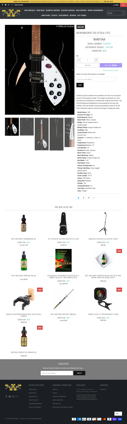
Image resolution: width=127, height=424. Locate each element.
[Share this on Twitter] (78, 198)
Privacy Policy (33, 389)
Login (117, 5)
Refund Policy (33, 393)
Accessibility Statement (35, 403)
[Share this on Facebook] (84, 198)
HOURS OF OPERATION (59, 396)
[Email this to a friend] (94, 198)
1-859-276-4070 (18, 5)
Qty (77, 56)
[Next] (73, 70)
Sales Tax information (35, 407)
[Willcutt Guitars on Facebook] (2, 5)
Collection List (57, 403)
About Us (55, 389)
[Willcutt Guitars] (11, 13)
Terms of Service (33, 400)
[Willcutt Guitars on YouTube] (5, 5)
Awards (55, 393)
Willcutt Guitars (13, 418)
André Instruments (58, 400)
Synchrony (103, 389)
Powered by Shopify (35, 418)
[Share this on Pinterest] (89, 198)
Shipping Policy (33, 396)
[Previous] (6, 70)
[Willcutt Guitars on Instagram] (8, 5)
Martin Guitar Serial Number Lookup (63, 407)
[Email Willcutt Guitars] (12, 5)
